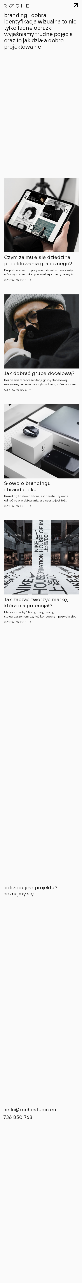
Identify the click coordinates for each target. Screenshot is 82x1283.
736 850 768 (17, 1117)
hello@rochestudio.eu (29, 1109)
